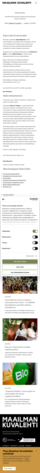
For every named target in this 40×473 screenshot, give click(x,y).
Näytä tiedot (30, 256)
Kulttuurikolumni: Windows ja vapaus (13, 182)
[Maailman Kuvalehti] (20, 427)
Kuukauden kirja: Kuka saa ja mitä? (12, 176)
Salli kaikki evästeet (20, 261)
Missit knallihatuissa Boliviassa (11, 184)
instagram (13, 446)
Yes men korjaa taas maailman (11, 174)
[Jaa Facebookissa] (23, 31)
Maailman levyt (7, 187)
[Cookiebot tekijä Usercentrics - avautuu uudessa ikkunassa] (30, 199)
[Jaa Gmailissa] (17, 31)
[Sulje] (36, 451)
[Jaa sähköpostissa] (29, 31)
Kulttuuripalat (7, 178)
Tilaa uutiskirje (8, 468)
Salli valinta (20, 267)
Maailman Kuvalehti (15, 23)
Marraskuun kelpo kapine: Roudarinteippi (14, 180)
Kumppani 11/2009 (8, 195)
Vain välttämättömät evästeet (20, 272)
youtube (21, 446)
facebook (6, 446)
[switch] (35, 236)
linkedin (28, 446)
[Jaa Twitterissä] (11, 31)
